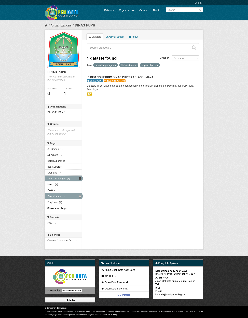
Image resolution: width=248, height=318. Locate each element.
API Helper (110, 276)
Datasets (109, 10)
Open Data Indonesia (116, 288)
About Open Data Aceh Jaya (119, 269)
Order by (165, 57)
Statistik (70, 300)
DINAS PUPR (85, 25)
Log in (198, 2)
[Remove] (115, 65)
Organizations (126, 10)
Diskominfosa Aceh (71, 290)
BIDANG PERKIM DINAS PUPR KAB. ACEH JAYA (121, 77)
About (156, 10)
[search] (194, 47)
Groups (143, 10)
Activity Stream (116, 36)
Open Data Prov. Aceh (116, 282)
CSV (89, 93)
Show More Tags (56, 208)
